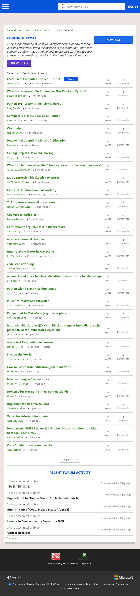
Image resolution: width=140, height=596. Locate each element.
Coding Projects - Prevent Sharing (30, 153)
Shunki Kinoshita (16, 408)
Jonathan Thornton (18, 120)
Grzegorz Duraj (15, 334)
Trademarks (107, 584)
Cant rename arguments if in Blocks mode (36, 227)
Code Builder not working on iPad (30, 445)
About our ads (123, 584)
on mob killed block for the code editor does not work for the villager (55, 276)
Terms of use (92, 584)
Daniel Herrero (15, 346)
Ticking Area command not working (32, 202)
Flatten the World (19, 354)
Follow (15, 62)
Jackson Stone (15, 132)
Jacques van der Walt (18, 206)
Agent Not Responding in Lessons (30, 342)
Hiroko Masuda (15, 371)
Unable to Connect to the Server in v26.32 (35, 521)
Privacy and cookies (74, 584)
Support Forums (43, 30)
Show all (12, 73)
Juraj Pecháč (14, 108)
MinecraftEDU (15, 83)
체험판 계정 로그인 (19, 486)
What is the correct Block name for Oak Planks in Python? (47, 91)
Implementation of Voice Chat (28, 404)
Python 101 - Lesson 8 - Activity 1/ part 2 (34, 103)
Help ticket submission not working (31, 190)
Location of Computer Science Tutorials (34, 79)
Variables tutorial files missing (28, 416)
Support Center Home (19, 30)
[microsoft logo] (123, 577)
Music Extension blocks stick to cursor (33, 177)
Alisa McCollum (15, 420)
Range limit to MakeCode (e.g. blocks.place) (37, 313)
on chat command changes (25, 239)
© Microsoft (70, 588)
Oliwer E (11, 396)
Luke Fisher (13, 145)
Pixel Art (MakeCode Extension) (28, 301)
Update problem (18, 532)
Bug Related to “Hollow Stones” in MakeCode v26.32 (42, 498)
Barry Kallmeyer (16, 219)
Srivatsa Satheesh (17, 95)
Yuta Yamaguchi (16, 231)
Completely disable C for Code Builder (33, 116)
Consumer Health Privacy (49, 584)
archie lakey (13, 268)
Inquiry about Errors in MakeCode (30, 251)
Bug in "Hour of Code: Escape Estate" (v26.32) (38, 509)
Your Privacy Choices (23, 584)
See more (12, 538)
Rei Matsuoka (14, 256)
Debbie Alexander (17, 194)
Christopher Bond (17, 305)
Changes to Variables (21, 214)
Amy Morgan (14, 449)
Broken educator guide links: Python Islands (37, 391)
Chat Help (14, 128)
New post (113, 40)
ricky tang (12, 157)
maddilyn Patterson (18, 383)
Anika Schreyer (15, 293)
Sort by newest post (34, 73)
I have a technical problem (23, 481)
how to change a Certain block (28, 379)
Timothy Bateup (16, 359)
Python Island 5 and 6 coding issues (31, 288)
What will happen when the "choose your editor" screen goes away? (54, 165)
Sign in (133, 6)
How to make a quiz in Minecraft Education (37, 140)
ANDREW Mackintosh (19, 169)
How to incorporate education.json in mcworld (39, 367)
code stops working (20, 264)
